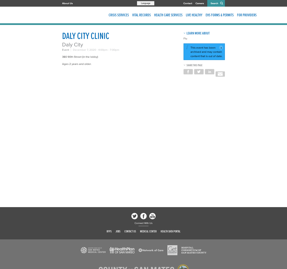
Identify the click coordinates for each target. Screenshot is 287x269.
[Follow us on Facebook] (143, 216)
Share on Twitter (198, 71)
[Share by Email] (220, 74)
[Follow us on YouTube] (152, 216)
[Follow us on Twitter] (134, 216)
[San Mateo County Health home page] (83, 15)
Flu (185, 38)
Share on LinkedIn (209, 71)
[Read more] (93, 250)
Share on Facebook (188, 71)
